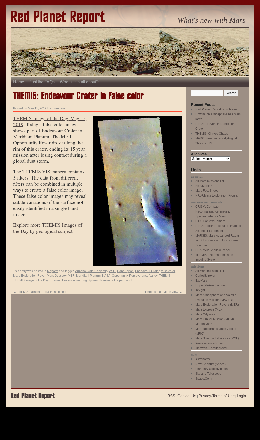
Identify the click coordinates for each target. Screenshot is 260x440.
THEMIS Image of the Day (30, 280)
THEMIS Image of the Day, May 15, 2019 (50, 121)
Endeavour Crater (147, 271)
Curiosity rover (205, 276)
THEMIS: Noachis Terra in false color (40, 292)
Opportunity (120, 276)
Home (18, 82)
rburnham (58, 108)
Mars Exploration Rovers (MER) (217, 304)
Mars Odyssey (56, 276)
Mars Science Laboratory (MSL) (217, 338)
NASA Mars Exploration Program (217, 195)
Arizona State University (91, 271)
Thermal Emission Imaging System (74, 280)
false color (168, 271)
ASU (112, 271)
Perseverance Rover (209, 343)
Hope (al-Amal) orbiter (210, 285)
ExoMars (201, 280)
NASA (106, 276)
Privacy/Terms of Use (217, 396)
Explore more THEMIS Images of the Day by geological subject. (47, 227)
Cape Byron (125, 271)
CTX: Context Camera (210, 221)
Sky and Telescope (208, 374)
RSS (171, 396)
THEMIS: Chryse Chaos (211, 133)
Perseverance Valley (143, 276)
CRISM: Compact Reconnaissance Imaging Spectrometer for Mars (213, 211)
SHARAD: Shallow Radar (212, 250)
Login (241, 396)
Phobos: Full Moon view (163, 292)
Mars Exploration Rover (29, 276)
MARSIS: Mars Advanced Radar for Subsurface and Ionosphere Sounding (217, 240)
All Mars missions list (209, 181)
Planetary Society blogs (211, 369)
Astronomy (202, 359)
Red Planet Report (58, 17)
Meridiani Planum (88, 276)
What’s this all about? (79, 82)
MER (71, 276)
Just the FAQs (42, 82)
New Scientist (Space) (210, 364)
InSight (200, 290)
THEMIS (164, 276)
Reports (52, 271)
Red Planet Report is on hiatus (216, 109)
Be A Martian (204, 186)
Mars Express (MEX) (209, 309)
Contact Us (186, 396)
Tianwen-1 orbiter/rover (211, 348)
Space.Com (203, 378)
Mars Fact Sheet (206, 190)
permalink (126, 280)
